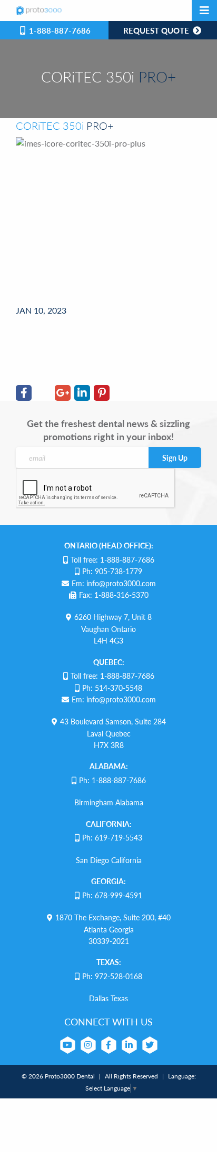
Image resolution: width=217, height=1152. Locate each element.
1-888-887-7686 (59, 30)
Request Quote (157, 30)
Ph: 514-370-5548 (112, 687)
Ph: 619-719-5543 (112, 837)
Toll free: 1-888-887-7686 (112, 559)
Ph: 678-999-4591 (112, 895)
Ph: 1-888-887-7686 (112, 780)
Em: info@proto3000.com (114, 583)
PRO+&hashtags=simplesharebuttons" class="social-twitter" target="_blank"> (43, 330)
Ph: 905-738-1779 (112, 571)
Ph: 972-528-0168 (112, 976)
